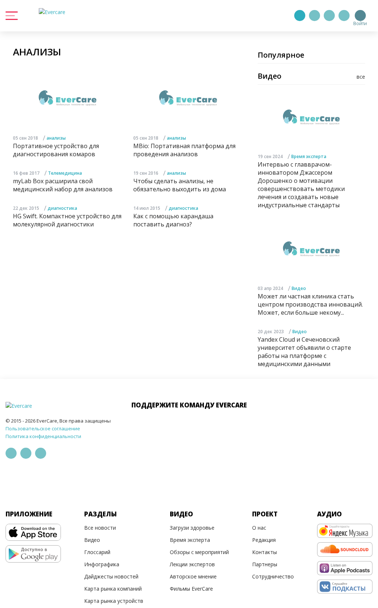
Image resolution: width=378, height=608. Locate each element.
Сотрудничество (273, 576)
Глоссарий (97, 552)
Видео (299, 288)
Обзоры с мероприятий (199, 552)
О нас (259, 527)
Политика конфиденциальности (43, 436)
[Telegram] (314, 15)
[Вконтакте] (329, 15)
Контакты (264, 552)
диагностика (62, 208)
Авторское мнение (193, 576)
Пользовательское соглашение (43, 428)
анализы (56, 138)
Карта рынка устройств (113, 600)
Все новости (100, 527)
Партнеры (264, 564)
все (361, 76)
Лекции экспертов (192, 564)
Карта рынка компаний (113, 588)
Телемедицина (65, 173)
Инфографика (101, 564)
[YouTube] (344, 15)
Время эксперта (308, 156)
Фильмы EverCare (191, 588)
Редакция (264, 539)
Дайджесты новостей (111, 576)
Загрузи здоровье (192, 527)
